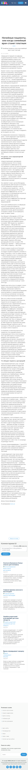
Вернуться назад (14, 538)
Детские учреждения (8, 721)
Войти (20, 3)
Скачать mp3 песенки (8, 710)
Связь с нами (6, 736)
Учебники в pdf (6, 718)
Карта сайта (6, 728)
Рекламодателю (6, 730)
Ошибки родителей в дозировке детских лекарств (11, 618)
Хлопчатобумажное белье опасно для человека (13, 564)
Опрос (4, 733)
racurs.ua (12, 504)
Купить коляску (6, 715)
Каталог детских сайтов (8, 739)
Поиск (13, 3)
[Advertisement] (14, 20)
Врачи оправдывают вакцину (13, 651)
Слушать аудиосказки (8, 713)
